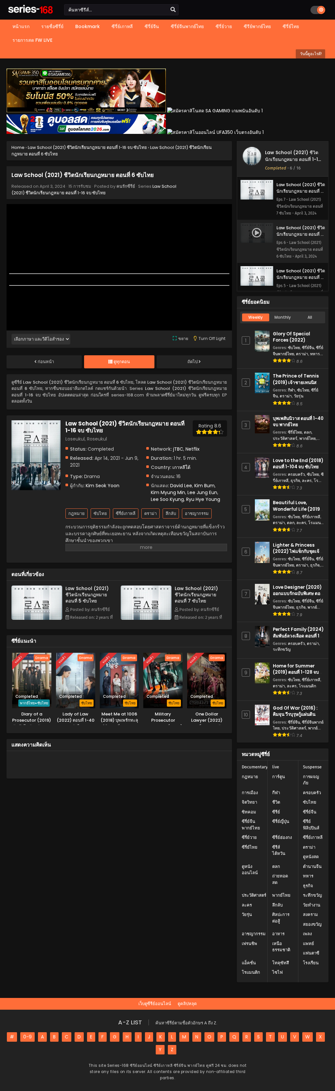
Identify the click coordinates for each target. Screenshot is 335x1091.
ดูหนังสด (311, 856)
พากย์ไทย (307, 438)
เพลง (307, 933)
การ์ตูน (278, 776)
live (275, 766)
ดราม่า (150, 513)
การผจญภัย (311, 780)
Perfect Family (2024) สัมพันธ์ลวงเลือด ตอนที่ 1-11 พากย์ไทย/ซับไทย (298, 635)
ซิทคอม (249, 812)
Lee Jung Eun (202, 492)
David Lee (181, 485)
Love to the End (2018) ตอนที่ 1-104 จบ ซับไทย (298, 463)
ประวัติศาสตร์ (285, 438)
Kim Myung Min (168, 492)
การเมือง (250, 792)
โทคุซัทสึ (280, 962)
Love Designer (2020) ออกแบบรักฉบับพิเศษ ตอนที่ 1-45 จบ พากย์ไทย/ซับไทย (298, 596)
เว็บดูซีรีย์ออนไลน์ (154, 1004)
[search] (173, 9)
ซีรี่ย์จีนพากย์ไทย (251, 824)
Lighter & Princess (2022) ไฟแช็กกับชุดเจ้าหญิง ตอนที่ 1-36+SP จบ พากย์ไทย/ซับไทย (297, 554)
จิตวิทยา (249, 802)
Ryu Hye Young (203, 499)
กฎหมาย (76, 513)
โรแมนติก (307, 685)
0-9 (27, 1037)
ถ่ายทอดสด (280, 879)
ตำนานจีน (312, 866)
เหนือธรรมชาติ (281, 947)
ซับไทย (100, 513)
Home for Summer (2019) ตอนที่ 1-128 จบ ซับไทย (296, 672)
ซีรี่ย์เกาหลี (125, 513)
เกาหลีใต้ (181, 467)
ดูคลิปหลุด (187, 1004)
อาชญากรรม (197, 513)
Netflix (192, 449)
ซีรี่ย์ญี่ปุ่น (280, 821)
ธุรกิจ (295, 480)
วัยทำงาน (311, 905)
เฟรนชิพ (249, 943)
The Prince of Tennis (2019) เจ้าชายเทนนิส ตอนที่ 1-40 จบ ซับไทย (296, 382)
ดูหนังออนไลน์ (250, 869)
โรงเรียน (311, 962)
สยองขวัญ (312, 924)
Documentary (255, 766)
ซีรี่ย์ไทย (295, 432)
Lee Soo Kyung (167, 499)
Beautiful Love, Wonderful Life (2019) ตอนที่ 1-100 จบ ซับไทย (297, 509)
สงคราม (310, 914)
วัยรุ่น (298, 395)
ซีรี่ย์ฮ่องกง (282, 837)
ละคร (307, 480)
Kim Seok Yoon (102, 485)
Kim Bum (204, 485)
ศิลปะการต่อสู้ (281, 917)
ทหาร (315, 353)
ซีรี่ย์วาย (249, 837)
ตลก (307, 432)
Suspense (312, 766)
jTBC (178, 449)
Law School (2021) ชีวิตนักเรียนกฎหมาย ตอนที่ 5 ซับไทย (87, 594)
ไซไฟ (277, 972)
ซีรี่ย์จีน (308, 347)
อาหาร (278, 933)
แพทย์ (308, 943)
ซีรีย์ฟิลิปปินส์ (311, 824)
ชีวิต (276, 802)
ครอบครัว (296, 474)
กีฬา (291, 390)
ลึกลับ (171, 513)
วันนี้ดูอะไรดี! (310, 53)
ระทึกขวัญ (282, 649)
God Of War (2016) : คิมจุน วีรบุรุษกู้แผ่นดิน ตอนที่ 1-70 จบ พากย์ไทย (297, 714)
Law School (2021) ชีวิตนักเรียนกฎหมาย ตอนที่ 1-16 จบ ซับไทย (93, 189)
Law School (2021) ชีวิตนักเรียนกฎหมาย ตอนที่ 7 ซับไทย (196, 594)
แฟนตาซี (311, 953)
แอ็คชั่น (249, 962)
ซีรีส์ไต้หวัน (278, 850)
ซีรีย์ (276, 812)
